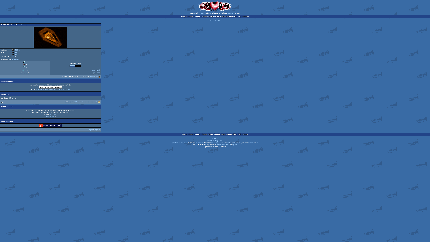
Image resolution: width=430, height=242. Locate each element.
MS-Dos (16, 50)
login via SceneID (54, 126)
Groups (197, 16)
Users (210, 16)
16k (14, 52)
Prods (191, 16)
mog (201, 13)
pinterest (50, 89)
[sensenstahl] (99, 76)
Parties (204, 16)
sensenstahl (94, 76)
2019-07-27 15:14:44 (80, 102)
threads (67, 89)
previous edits (50, 116)
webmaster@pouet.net (223, 145)
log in (91, 130)
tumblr (56, 89)
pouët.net (175, 143)
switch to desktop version (215, 141)
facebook (39, 89)
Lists (223, 16)
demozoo (96, 72)
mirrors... (97, 74)
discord (250, 143)
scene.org (230, 13)
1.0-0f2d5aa (183, 143)
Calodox (24, 25)
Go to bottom (215, 21)
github (235, 145)
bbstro (15, 54)
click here (53, 114)
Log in (184, 16)
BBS (234, 16)
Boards (217, 16)
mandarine (199, 143)
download (96, 70)
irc (257, 143)
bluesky (61, 89)
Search (229, 16)
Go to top (215, 138)
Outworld (15, 59)
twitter (45, 89)
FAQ (239, 16)
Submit (245, 16)
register (97, 130)
